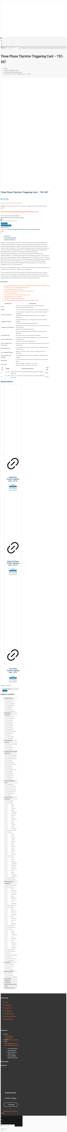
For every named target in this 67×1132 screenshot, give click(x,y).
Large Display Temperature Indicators (11, 705)
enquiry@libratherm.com (10, 1043)
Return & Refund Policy (10, 1016)
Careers (6, 1002)
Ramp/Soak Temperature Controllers (11, 718)
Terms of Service (8, 1019)
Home (5, 68)
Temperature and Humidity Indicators (12, 765)
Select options (13, 486)
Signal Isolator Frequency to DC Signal (12, 951)
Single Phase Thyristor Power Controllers (14, 808)
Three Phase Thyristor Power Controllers (14, 824)
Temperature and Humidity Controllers (12, 771)
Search (5, 691)
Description (7, 236)
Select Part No (4, 215)
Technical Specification (10, 238)
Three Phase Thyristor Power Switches (13, 846)
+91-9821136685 (8, 1038)
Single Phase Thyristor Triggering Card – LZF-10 (13, 479)
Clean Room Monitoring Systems (11, 777)
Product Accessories (9, 988)
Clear (22, 217)
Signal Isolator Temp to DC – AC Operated (14, 934)
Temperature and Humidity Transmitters (12, 760)
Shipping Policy (8, 1010)
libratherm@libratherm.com (11, 1045)
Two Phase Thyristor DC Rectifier (14, 866)
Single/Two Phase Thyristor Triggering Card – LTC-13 (13, 563)
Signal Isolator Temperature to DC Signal (12, 927)
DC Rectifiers (11, 856)
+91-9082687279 (8, 1036)
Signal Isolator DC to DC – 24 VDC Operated (14, 899)
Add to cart (4, 223)
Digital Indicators (8, 698)
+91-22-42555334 (13, 1039)
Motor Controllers (8, 971)
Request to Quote (6, 225)
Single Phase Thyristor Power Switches (13, 837)
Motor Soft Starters (12, 977)
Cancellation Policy (9, 1013)
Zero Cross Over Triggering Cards (13, 72)
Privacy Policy (7, 1008)
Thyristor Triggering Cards (11, 70)
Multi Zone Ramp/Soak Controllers (10, 723)
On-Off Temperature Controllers (11, 736)
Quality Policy (7, 1005)
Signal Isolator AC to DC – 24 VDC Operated (14, 920)
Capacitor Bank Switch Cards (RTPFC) (11, 793)
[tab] (27, 236)
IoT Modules (7, 982)
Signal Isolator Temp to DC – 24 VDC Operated (14, 943)
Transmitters (7, 962)
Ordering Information (9, 239)
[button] (13, 488)
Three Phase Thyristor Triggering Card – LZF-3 (13, 670)
